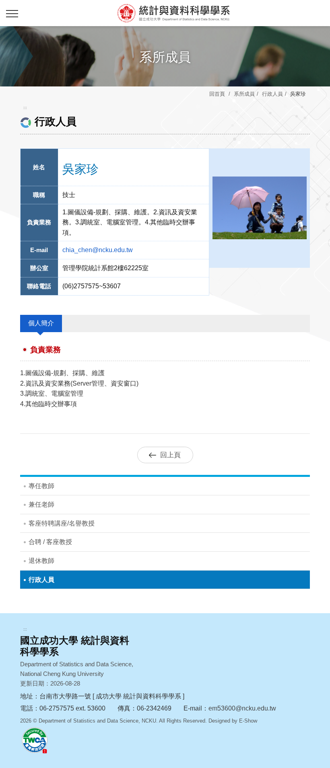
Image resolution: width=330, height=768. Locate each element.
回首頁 (217, 94)
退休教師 (41, 560)
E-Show (248, 721)
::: (25, 107)
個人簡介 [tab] (41, 323)
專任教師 (41, 486)
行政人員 (272, 94)
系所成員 (244, 94)
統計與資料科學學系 (173, 13)
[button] (12, 14)
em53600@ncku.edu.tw (242, 708)
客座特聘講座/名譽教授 (62, 523)
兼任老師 (41, 504)
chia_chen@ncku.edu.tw (97, 249)
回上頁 (170, 455)
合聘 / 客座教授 (50, 541)
